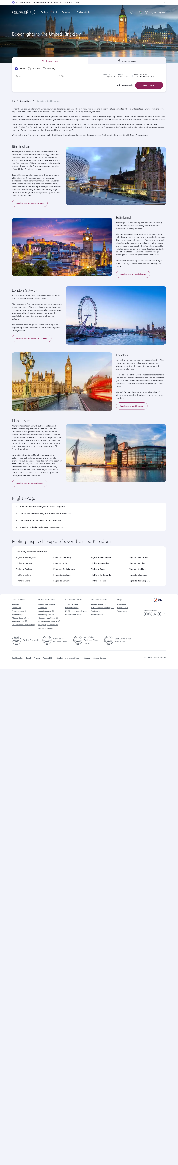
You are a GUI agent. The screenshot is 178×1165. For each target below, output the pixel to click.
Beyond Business (71, 608)
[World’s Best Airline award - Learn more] (16, 640)
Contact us (121, 604)
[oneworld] (32, 12)
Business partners (99, 599)
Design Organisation (46, 625)
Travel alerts (122, 611)
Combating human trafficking (68, 658)
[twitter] (150, 614)
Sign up (162, 12)
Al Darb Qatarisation (20, 618)
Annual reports (18, 621)
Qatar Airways (18, 599)
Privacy (37, 658)
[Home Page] (13, 101)
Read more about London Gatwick (31, 338)
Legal (28, 658)
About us (15, 604)
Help (119, 599)
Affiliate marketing (98, 604)
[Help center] (132, 12)
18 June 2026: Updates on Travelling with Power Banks (41, 2)
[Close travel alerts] (164, 2)
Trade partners (97, 614)
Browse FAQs (122, 608)
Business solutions (73, 599)
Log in (152, 12)
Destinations (25, 101)
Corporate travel (71, 604)
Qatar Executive (44, 611)
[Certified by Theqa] (154, 601)
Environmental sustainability (23, 625)
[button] (90, 506)
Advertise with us (72, 614)
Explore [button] (44, 12)
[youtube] (159, 614)
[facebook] (146, 614)
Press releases (18, 611)
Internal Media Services (48, 621)
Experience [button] (67, 12)
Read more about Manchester (29, 483)
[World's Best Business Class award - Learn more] (47, 640)
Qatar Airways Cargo (46, 618)
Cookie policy (17, 658)
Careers (15, 608)
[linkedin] (155, 614)
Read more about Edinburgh (133, 274)
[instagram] (164, 614)
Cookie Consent (99, 658)
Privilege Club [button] (83, 12)
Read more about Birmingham (30, 203)
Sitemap (87, 658)
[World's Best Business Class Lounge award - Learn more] (77, 640)
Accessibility (48, 658)
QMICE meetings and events (76, 611)
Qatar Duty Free (44, 614)
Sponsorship (17, 614)
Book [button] (55, 12)
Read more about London (131, 406)
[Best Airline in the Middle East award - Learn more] (108, 640)
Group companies (46, 599)
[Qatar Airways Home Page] (20, 12)
